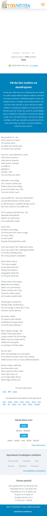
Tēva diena (11, 466)
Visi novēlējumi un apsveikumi (34, 471)
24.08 (24, 426)
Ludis (23, 440)
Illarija (14, 404)
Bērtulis (19, 430)
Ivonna (10, 440)
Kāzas (37, 461)
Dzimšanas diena (13, 461)
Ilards (10, 402)
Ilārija (22, 402)
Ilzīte (24, 404)
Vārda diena (26, 461)
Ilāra (4, 402)
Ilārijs (34, 402)
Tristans (37, 404)
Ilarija (16, 402)
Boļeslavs (27, 430)
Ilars (39, 402)
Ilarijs (28, 402)
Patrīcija (36, 440)
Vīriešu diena (35, 466)
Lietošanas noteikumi (23, 511)
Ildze (4, 392)
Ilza (19, 404)
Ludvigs (17, 440)
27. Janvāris (34, 65)
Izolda (30, 404)
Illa (9, 404)
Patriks (29, 440)
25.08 (24, 436)
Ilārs (4, 404)
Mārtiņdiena (22, 466)
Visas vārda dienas (38, 445)
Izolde (15, 392)
